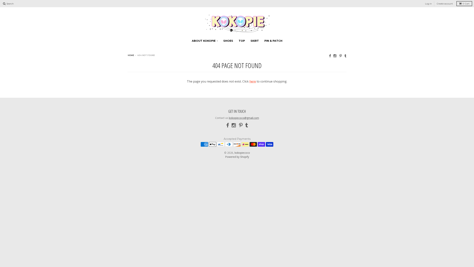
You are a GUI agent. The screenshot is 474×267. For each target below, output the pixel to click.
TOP (242, 40)
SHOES (228, 40)
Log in (428, 3)
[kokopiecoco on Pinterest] (340, 55)
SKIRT (255, 40)
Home (131, 55)
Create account (445, 3)
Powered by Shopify (237, 157)
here (252, 81)
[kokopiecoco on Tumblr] (345, 55)
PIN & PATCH (273, 40)
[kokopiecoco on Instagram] (335, 55)
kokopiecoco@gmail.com (244, 118)
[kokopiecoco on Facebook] (330, 55)
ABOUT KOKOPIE (204, 40)
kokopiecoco (242, 152)
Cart (466, 3)
